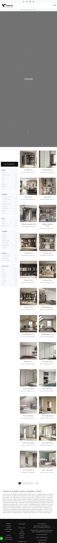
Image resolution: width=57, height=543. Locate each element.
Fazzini (3, 179)
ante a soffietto (6, 255)
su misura (4, 247)
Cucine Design (8, 537)
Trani (3, 284)
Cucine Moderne (8, 539)
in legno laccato (6, 203)
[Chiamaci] (23, 1)
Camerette (21, 537)
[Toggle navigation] (55, 5)
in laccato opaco (6, 199)
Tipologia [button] (4, 231)
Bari (3, 271)
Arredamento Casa (28, 9)
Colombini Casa (6, 174)
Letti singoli (22, 533)
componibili (5, 243)
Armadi (34, 9)
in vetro (4, 213)
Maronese (4, 184)
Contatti (8, 531)
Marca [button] (3, 170)
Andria (3, 268)
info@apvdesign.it (43, 537)
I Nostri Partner (8, 529)
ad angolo (4, 238)
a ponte (4, 236)
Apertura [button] (4, 253)
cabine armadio (6, 240)
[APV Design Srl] (6, 6)
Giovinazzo (4, 280)
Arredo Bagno (21, 523)
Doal (3, 177)
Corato (3, 277)
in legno (4, 201)
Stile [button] (3, 218)
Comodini (22, 531)
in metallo (4, 210)
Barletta (4, 273)
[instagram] (30, 1)
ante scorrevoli (5, 260)
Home (22, 9)
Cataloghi (8, 527)
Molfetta (4, 282)
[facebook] (26, 1)
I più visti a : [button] (5, 266)
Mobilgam (4, 186)
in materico (4, 206)
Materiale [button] (4, 194)
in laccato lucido (6, 196)
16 (37, 483)
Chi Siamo (8, 525)
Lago (3, 181)
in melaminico (5, 208)
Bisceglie (4, 275)
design (3, 223)
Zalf (3, 188)
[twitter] (33, 1)
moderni (4, 225)
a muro (3, 233)
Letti (22, 530)
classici (4, 221)
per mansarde (5, 245)
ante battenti (5, 258)
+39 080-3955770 (43, 534)
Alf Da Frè (4, 172)
